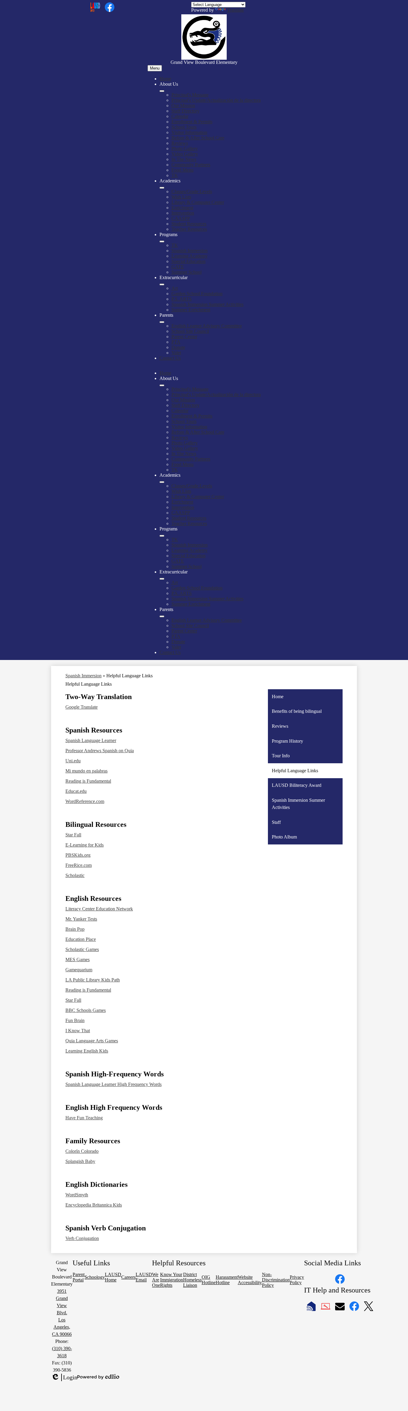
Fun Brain (75, 1020)
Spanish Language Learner (90, 740)
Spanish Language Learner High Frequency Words (113, 1084)
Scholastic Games (82, 949)
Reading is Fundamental (88, 781)
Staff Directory (185, 110)
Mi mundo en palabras (86, 770)
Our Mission (183, 105)
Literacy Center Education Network (99, 908)
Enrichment (182, 207)
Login (64, 1377)
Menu (154, 68)
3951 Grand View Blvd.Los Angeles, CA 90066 (62, 1313)
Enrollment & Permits (191, 121)
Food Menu (182, 170)
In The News (183, 159)
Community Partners (190, 164)
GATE (177, 266)
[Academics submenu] (161, 188)
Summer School (186, 272)
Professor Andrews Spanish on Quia (99, 750)
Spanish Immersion (189, 250)
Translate (235, 10)
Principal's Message (189, 94)
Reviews (179, 143)
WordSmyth (76, 1194)
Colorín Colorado (82, 1151)
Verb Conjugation (82, 1238)
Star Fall (73, 834)
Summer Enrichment (190, 309)
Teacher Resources (189, 229)
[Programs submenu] (161, 241)
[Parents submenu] (161, 322)
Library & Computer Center (197, 202)
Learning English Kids (86, 1050)
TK (174, 175)
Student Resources (188, 223)
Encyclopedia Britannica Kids (93, 1204)
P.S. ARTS (181, 298)
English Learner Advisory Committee (206, 325)
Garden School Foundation (197, 293)
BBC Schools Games (85, 1010)
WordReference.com (84, 801)
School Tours (184, 127)
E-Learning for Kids (84, 844)
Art (174, 288)
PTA (175, 341)
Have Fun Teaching (84, 1117)
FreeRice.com (78, 865)
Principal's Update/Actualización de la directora (216, 100)
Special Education (188, 261)
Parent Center (184, 336)
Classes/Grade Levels (191, 191)
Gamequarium (78, 969)
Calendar (179, 116)
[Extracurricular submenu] (161, 284)
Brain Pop (75, 929)
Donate (178, 347)
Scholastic (75, 875)
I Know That (77, 1030)
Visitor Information (189, 132)
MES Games (77, 959)
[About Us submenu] (161, 91)
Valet (176, 352)
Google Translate (81, 707)
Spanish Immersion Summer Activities (207, 304)
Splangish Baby (80, 1161)
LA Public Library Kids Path (92, 979)
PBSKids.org (78, 855)
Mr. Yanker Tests (81, 918)
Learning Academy (189, 255)
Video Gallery (184, 153)
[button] (161, 385)
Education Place (80, 939)
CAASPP (180, 218)
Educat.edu (76, 791)
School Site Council (190, 331)
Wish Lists (181, 196)
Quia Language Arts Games (91, 1040)
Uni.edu (73, 760)
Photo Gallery (184, 148)
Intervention (182, 213)
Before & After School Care (197, 137)
